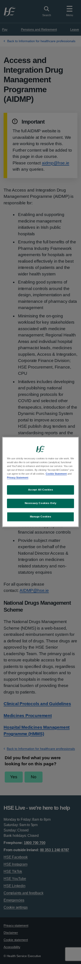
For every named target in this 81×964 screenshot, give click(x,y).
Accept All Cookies (40, 490)
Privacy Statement (17, 477)
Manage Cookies (40, 516)
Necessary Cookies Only (40, 503)
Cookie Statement (56, 474)
